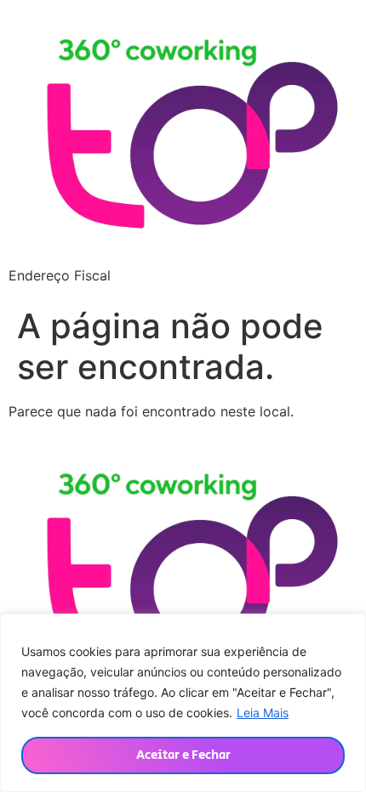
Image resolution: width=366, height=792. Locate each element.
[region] (183, 703)
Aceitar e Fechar (183, 755)
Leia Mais (263, 712)
